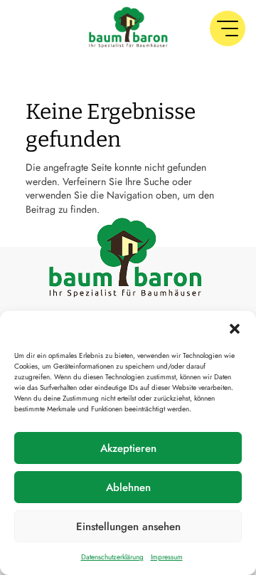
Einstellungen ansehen (128, 526)
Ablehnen (128, 487)
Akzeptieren (128, 448)
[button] (235, 329)
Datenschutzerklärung (112, 557)
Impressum (167, 557)
